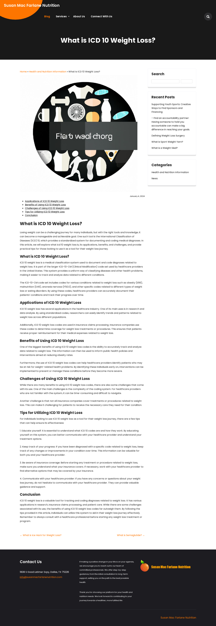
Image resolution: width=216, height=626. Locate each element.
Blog (47, 16)
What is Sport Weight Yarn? (167, 141)
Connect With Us (101, 16)
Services (61, 16)
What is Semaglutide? (131, 535)
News (154, 178)
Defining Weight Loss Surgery (168, 135)
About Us (79, 16)
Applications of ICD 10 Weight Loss (44, 201)
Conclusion (31, 215)
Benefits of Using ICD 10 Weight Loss (45, 204)
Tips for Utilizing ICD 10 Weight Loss (45, 211)
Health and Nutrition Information (47, 71)
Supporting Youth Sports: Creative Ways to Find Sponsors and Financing (171, 108)
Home (23, 71)
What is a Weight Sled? (164, 148)
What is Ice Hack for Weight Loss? (40, 535)
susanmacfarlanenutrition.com (41, 577)
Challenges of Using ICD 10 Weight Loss (47, 208)
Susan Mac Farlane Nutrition (178, 617)
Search (157, 74)
